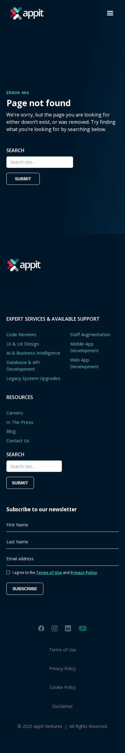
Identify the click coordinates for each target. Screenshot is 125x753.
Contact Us (17, 440)
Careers (14, 413)
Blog (11, 431)
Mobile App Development (84, 347)
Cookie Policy (62, 687)
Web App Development (84, 363)
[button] (110, 13)
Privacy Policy (62, 668)
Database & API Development (23, 365)
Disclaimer (62, 706)
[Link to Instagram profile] (55, 628)
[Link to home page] (25, 13)
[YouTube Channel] (82, 628)
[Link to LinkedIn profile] (68, 628)
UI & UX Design (22, 344)
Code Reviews (21, 334)
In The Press (19, 422)
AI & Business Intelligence (33, 353)
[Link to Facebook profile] (41, 628)
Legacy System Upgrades (33, 378)
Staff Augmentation (90, 334)
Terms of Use (62, 650)
